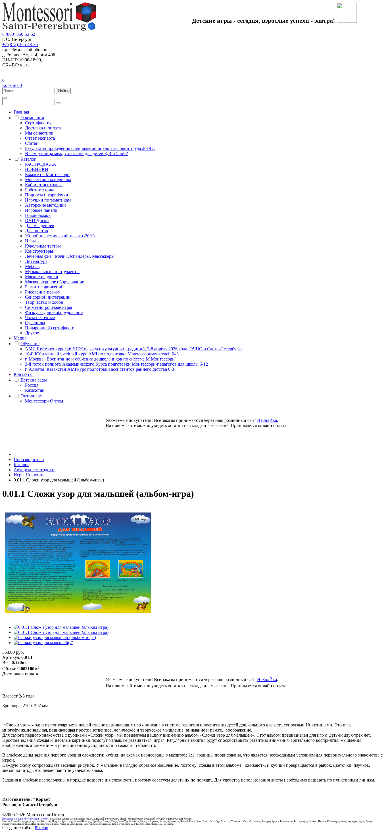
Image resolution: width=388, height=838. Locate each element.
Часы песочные (40, 317)
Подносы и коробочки (46, 194)
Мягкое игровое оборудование (54, 281)
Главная (21, 112)
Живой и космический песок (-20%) (60, 235)
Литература (36, 261)
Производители (29, 459)
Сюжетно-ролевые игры (48, 307)
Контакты (23, 374)
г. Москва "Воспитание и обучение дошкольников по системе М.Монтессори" (101, 359)
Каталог (28, 159)
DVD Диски (37, 220)
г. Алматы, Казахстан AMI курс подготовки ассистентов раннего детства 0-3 (99, 369)
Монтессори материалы (48, 179)
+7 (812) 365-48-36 (20, 44)
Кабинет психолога (43, 184)
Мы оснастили (39, 133)
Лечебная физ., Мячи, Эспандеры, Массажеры (69, 256)
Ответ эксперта (40, 138)
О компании (32, 117)
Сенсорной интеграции (48, 297)
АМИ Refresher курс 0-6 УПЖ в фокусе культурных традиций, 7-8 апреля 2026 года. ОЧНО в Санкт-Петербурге (134, 348)
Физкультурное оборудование (54, 312)
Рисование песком (43, 292)
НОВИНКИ (36, 169)
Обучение (29, 343)
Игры (30, 240)
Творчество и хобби (44, 302)
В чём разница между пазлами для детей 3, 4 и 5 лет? (76, 153)
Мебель (32, 266)
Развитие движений (44, 286)
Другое (32, 332)
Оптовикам (31, 395)
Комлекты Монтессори (47, 174)
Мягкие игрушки (41, 276)
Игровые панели (41, 210)
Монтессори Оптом (44, 401)
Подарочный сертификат (49, 327)
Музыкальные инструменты (52, 271)
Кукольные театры (43, 246)
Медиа (20, 338)
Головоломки (38, 215)
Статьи (32, 143)
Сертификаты (38, 122)
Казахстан (35, 390)
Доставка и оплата (43, 127)
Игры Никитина (29, 474)
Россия (31, 385)
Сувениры (35, 322)
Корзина (12, 85)
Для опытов (36, 230)
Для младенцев (39, 225)
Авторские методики (45, 205)
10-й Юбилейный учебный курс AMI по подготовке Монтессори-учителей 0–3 (102, 353)
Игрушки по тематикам (48, 200)
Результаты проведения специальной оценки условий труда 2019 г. (90, 148)
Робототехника (39, 189)
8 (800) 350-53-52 (18, 34)
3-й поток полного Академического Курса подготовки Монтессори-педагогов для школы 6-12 (116, 364)
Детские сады (33, 380)
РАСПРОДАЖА (40, 164)
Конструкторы (39, 251)
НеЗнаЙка (267, 420)
